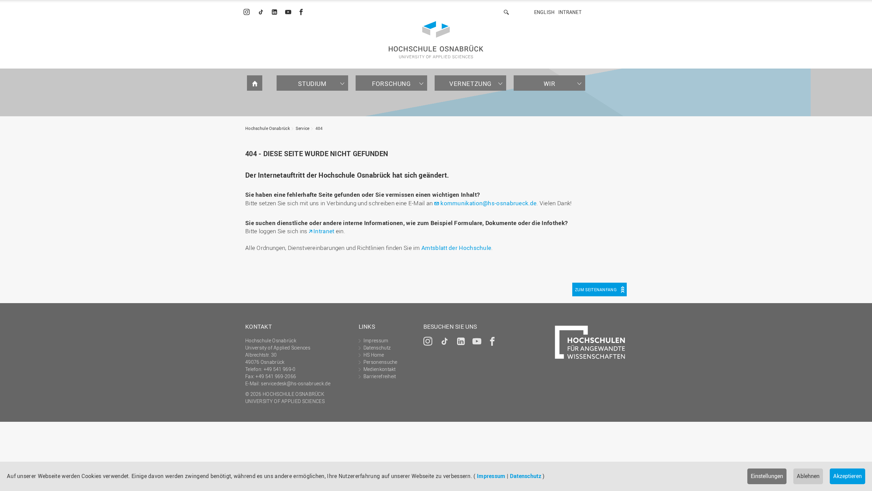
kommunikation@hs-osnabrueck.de (488, 203)
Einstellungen (767, 476)
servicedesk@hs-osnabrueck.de (295, 383)
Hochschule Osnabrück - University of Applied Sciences (436, 40)
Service (302, 128)
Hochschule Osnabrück (267, 128)
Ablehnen (808, 476)
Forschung (391, 83)
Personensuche (380, 362)
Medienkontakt (379, 369)
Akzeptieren (847, 476)
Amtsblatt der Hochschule (456, 248)
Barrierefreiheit (379, 376)
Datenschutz (525, 476)
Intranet (569, 12)
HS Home (373, 355)
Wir (550, 83)
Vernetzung (470, 83)
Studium (312, 83)
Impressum (491, 476)
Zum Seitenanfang (596, 289)
